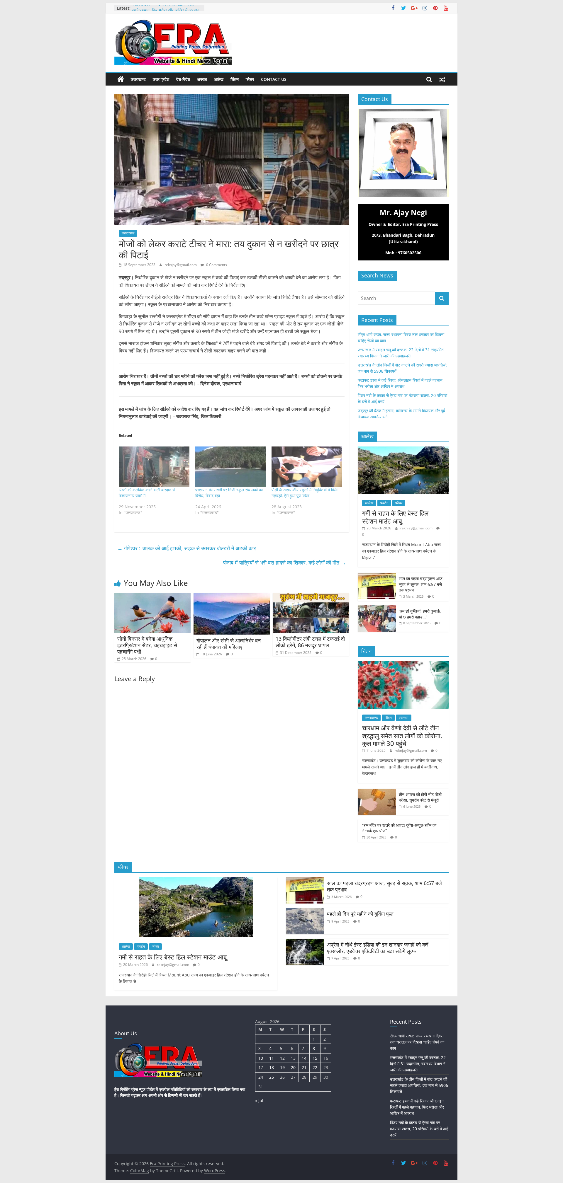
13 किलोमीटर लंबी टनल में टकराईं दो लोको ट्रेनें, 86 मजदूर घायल (310, 642)
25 (271, 1077)
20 (293, 1067)
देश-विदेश (183, 79)
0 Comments (216, 264)
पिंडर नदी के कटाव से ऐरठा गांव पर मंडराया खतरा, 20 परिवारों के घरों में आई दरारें (419, 1129)
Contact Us (273, 79)
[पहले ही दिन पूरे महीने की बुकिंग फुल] (305, 911)
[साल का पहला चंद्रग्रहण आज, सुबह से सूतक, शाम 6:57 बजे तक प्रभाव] (377, 576)
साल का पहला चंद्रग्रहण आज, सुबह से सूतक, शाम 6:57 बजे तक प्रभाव (421, 584)
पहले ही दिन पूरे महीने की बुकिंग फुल (360, 913)
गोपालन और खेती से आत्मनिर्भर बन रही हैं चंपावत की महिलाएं (228, 643)
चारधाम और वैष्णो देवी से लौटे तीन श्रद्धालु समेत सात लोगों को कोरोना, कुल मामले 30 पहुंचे (402, 735)
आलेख (218, 79)
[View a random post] (442, 79)
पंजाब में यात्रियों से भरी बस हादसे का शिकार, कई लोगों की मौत (284, 562)
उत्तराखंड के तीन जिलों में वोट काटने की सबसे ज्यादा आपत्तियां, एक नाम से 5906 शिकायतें (419, 1085)
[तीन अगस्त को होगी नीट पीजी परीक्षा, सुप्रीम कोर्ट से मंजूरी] (377, 792)
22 (315, 1067)
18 (271, 1067)
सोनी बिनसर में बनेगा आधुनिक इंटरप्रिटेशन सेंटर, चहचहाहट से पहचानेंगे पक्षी (147, 645)
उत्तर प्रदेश (161, 79)
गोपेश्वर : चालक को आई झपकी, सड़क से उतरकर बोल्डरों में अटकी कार (186, 548)
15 (315, 1058)
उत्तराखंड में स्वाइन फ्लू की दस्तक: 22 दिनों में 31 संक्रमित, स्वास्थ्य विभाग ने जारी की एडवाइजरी (418, 1064)
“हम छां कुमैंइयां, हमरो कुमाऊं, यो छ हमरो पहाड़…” (420, 614)
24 (260, 1077)
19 (282, 1067)
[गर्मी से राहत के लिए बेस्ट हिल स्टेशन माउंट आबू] (403, 449)
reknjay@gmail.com (181, 264)
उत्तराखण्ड (138, 79)
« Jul (259, 1100)
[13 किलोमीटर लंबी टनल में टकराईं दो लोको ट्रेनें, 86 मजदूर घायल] (311, 596)
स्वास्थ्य (403, 717)
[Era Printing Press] (120, 79)
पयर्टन (384, 502)
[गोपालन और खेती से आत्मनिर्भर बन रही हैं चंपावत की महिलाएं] (232, 596)
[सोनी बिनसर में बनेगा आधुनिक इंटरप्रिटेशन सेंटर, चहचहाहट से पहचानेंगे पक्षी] (152, 596)
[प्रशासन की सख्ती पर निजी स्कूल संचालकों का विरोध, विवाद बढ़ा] (230, 466)
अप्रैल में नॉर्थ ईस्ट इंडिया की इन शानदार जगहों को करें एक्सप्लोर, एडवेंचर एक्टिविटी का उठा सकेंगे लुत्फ (377, 947)
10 (260, 1058)
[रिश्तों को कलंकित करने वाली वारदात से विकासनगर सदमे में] (154, 466)
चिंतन (234, 79)
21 (304, 1067)
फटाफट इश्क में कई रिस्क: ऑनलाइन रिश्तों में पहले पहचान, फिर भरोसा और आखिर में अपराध (165, 11)
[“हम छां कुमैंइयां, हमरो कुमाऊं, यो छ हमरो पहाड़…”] (377, 608)
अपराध (202, 79)
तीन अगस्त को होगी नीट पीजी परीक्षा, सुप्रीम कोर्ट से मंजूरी (420, 797)
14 (304, 1058)
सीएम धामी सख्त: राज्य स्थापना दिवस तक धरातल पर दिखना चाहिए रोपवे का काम (417, 1042)
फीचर (250, 79)
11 (271, 1058)
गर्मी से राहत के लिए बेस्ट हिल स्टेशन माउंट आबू (395, 517)
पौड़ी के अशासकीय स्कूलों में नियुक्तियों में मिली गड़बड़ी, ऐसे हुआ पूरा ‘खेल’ (305, 492)
